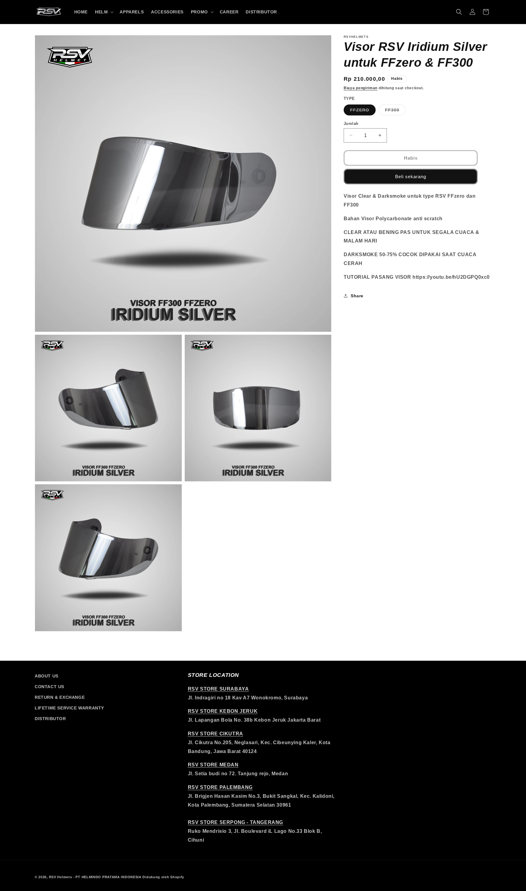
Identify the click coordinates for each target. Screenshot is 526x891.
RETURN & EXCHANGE (60, 697)
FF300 (395, 111)
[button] (103, 11)
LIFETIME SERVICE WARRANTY (69, 707)
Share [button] (357, 295)
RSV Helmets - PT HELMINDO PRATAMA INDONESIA (95, 877)
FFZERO (363, 111)
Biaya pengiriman (360, 88)
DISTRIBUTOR (50, 718)
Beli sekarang (410, 176)
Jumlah (351, 123)
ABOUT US (46, 676)
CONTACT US (49, 686)
